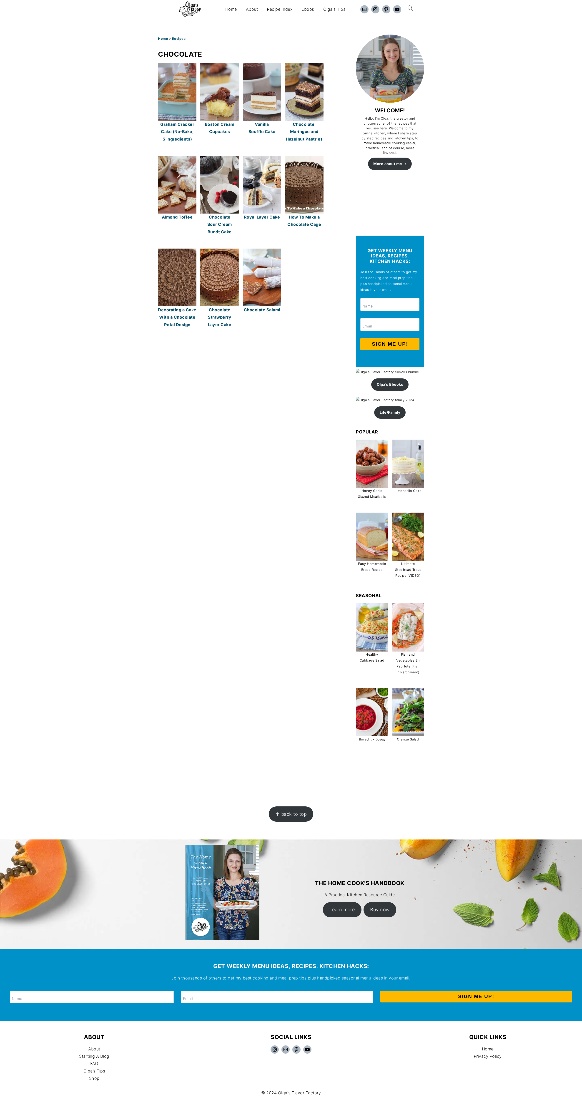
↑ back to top (291, 814)
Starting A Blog (94, 1056)
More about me (387, 163)
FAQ (94, 1063)
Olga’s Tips (94, 1071)
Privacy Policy (488, 1056)
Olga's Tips (334, 9)
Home (231, 9)
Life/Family (390, 412)
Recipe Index (279, 9)
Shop (94, 1078)
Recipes (179, 38)
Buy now (380, 909)
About (252, 9)
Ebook (307, 9)
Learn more (342, 909)
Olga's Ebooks (390, 384)
